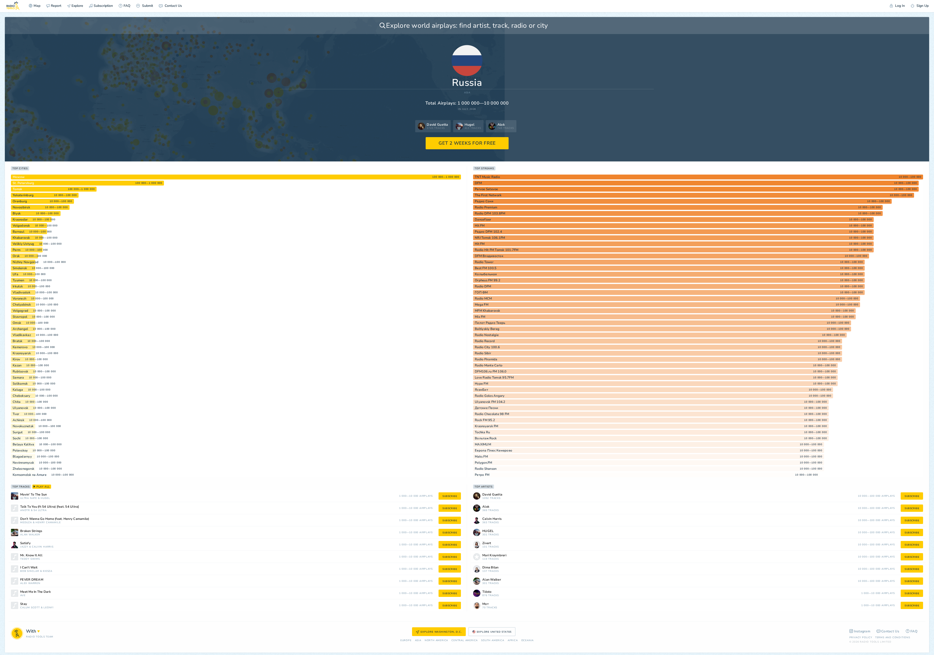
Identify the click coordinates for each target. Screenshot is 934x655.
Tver (16, 414)
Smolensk (20, 268)
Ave (22, 595)
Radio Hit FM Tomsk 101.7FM (497, 250)
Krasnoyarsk (22, 353)
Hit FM (480, 225)
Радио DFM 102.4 (488, 232)
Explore (77, 5)
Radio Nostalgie (487, 335)
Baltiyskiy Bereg (487, 329)
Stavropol (20, 317)
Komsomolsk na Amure (29, 475)
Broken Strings (31, 531)
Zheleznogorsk (23, 469)
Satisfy (25, 543)
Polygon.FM (483, 462)
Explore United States (494, 632)
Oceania (527, 640)
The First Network (488, 195)
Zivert (486, 543)
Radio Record (485, 341)
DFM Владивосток (489, 256)
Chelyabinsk (22, 304)
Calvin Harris (42, 547)
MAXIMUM (483, 444)
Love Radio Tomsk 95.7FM (494, 377)
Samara (18, 377)
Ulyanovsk (20, 408)
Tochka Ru (482, 432)
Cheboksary (21, 396)
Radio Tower (484, 262)
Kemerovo (20, 347)
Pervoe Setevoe (486, 189)
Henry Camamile (48, 522)
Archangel (20, 329)
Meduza (26, 522)
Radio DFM (483, 286)
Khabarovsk (21, 238)
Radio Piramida (486, 359)
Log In (899, 5)
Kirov (16, 359)
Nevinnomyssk (23, 462)
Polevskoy (20, 450)
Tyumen (18, 280)
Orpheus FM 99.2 (487, 280)
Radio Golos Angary (490, 396)
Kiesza (47, 571)
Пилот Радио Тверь (490, 323)
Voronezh (19, 298)
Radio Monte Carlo (488, 365)
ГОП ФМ (481, 292)
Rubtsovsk (20, 371)
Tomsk (17, 189)
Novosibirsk (21, 207)
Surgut (18, 432)
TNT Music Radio (487, 177)
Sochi (16, 438)
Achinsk (18, 420)
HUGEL (45, 498)
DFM (478, 183)
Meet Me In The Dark (35, 592)
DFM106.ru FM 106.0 (491, 371)
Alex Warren (30, 583)
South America (492, 640)
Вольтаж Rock (486, 438)
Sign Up (922, 5)
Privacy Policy (860, 637)
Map (37, 5)
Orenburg (20, 201)
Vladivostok (21, 292)
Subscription (103, 5)
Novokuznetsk (23, 426)
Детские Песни (486, 408)
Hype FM (481, 383)
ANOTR (25, 510)
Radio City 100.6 (487, 347)
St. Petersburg (23, 183)
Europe (406, 640)
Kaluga (18, 390)
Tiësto (487, 592)
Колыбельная (486, 274)
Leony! (49, 607)
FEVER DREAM (31, 579)
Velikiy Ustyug (23, 244)
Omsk (17, 323)
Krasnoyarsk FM (486, 426)
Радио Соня (484, 201)
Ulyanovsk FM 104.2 (490, 402)
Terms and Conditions (892, 637)
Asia (467, 92)
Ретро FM (482, 475)
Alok (485, 506)
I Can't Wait (28, 567)
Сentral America (464, 640)
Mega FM (481, 304)
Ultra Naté (28, 498)
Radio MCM (483, 298)
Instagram (862, 631)
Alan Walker (30, 534)
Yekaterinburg (23, 195)
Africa (513, 640)
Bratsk (18, 341)
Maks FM (481, 456)
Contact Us (173, 5)
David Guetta (492, 494)
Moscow (19, 177)
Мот (485, 604)
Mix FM (480, 317)
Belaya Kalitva (23, 444)
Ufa (15, 274)
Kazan (17, 365)
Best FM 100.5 (485, 268)
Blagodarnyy (22, 456)
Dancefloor (483, 219)
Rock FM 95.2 (485, 420)
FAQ (127, 5)
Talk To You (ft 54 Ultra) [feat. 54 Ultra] (49, 506)
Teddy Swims (30, 559)
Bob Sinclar (29, 571)
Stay (23, 604)
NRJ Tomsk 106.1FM (490, 238)
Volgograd (20, 311)
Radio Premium (486, 207)
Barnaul (18, 232)
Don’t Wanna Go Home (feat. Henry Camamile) (54, 519)
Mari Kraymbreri (494, 555)
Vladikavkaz (22, 335)
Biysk (17, 213)
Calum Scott (30, 607)
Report (56, 5)
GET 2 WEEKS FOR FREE (467, 143)
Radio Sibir (483, 353)
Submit (147, 5)
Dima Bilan (490, 567)
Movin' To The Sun (33, 494)
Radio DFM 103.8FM (490, 213)
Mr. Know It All (31, 555)
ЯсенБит (481, 390)
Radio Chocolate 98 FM (492, 414)
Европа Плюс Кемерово (493, 450)
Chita (16, 402)
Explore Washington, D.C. (441, 632)
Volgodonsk (21, 225)
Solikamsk (20, 383)
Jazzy (24, 547)
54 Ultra (40, 510)
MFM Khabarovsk (487, 311)
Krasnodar (20, 219)
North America (436, 640)
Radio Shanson (485, 469)
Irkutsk (18, 286)
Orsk (16, 256)
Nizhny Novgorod (25, 262)
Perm (16, 250)
